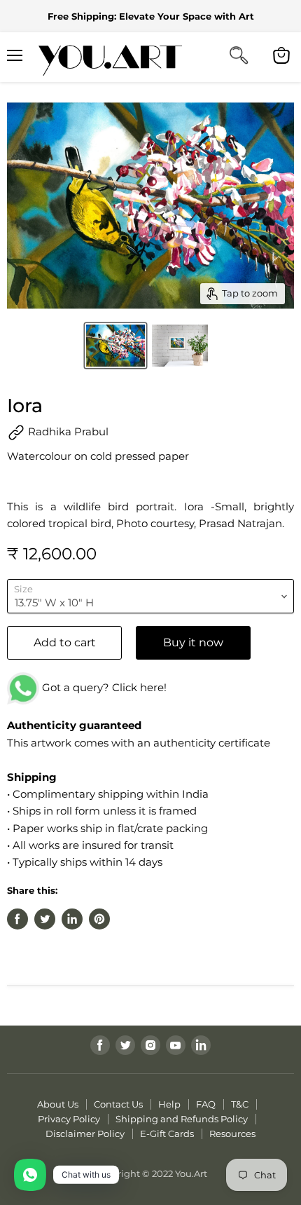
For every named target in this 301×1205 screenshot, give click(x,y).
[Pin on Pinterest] (99, 919)
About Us (57, 1104)
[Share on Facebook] (17, 919)
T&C (239, 1104)
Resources (232, 1133)
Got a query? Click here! (103, 687)
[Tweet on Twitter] (44, 919)
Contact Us (118, 1104)
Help (169, 1104)
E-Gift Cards (167, 1133)
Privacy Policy (69, 1118)
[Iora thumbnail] (115, 345)
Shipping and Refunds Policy (181, 1118)
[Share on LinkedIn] (72, 919)
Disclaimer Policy (85, 1133)
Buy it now (193, 642)
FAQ (206, 1104)
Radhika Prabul (66, 431)
